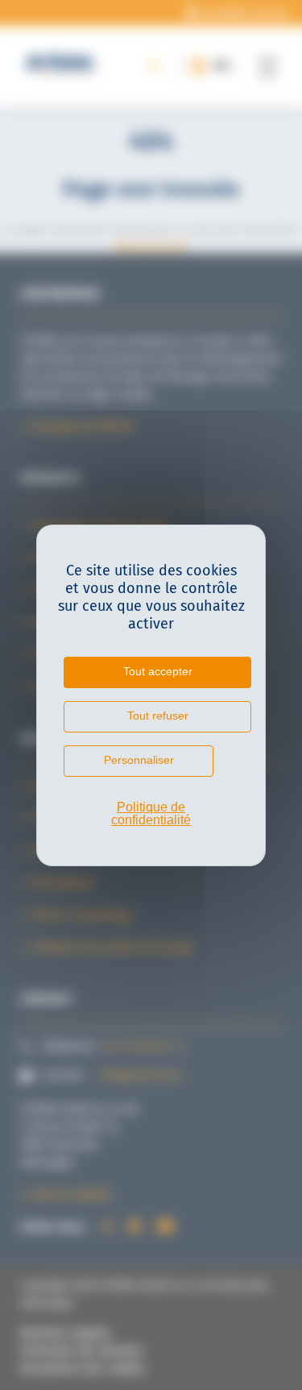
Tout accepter (157, 671)
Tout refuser (157, 715)
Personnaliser (139, 759)
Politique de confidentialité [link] (151, 813)
